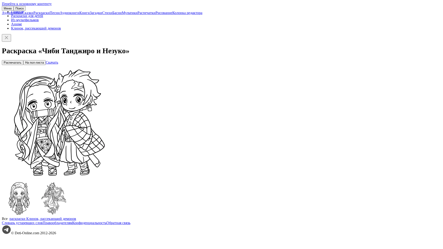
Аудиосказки (12, 13)
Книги (84, 13)
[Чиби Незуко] (19, 214)
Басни (117, 13)
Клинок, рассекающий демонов (36, 28)
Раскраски (41, 13)
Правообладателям (57, 223)
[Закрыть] (6, 38)
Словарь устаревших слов (22, 223)
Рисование (164, 13)
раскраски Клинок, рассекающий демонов (42, 219)
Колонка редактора (187, 13)
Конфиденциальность (89, 223)
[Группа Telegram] (6, 233)
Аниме (16, 24)
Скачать (52, 62)
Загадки (96, 13)
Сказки (27, 13)
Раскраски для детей (27, 16)
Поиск (19, 8)
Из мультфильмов (25, 20)
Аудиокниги (69, 13)
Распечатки (147, 13)
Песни (55, 13)
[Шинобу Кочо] (53, 214)
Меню (8, 8)
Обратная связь (118, 223)
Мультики (130, 13)
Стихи (107, 13)
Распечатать (12, 62)
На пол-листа (34, 62)
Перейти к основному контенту (27, 4)
